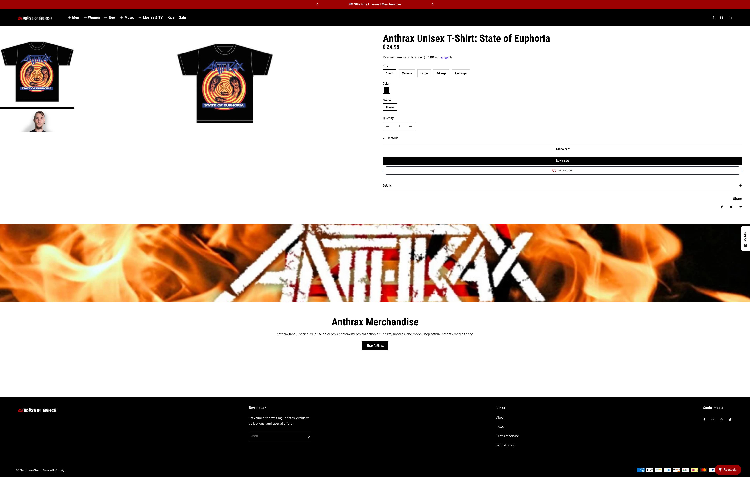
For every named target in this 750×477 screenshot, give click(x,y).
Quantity (388, 118)
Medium (407, 73)
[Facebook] (704, 419)
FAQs (500, 427)
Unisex (390, 107)
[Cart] (730, 17)
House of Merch (33, 470)
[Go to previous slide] (317, 4)
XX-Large (461, 73)
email (254, 436)
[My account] (721, 17)
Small (389, 73)
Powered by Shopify (53, 470)
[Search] (713, 17)
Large (424, 73)
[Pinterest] (721, 419)
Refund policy (505, 445)
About (500, 418)
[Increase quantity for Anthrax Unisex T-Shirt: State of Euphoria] (411, 126)
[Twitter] (730, 419)
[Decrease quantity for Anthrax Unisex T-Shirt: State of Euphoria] (387, 126)
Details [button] (387, 185)
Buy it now (562, 161)
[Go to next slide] (432, 4)
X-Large (441, 73)
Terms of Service (507, 436)
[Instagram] (713, 419)
